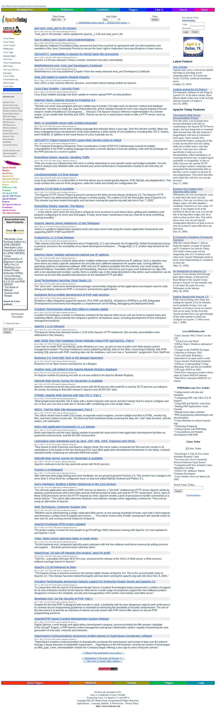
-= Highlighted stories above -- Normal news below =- (103, 22)
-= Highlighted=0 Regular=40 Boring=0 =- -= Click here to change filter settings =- (103, 659)
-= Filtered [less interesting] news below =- (103, 653)
